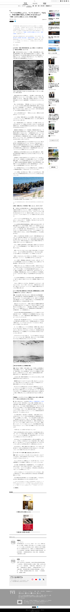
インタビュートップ (54, 140)
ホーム (19, 5)
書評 (36, 5)
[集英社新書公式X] (68, 1)
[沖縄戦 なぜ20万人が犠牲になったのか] (28, 502)
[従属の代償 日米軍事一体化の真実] (28, 522)
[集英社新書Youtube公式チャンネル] (36, 581)
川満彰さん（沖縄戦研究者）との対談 (36, 401)
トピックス (23, 5)
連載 (33, 5)
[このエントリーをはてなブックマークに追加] (15, 21)
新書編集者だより (49, 5)
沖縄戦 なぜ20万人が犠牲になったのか (24, 511)
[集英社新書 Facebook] (66, 1)
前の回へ (16, 487)
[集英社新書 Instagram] (62, 1)
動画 (38, 5)
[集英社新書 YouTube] (64, 1)
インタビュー (29, 5)
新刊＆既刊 (43, 5)
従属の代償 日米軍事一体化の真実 (23, 532)
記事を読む (53, 167)
